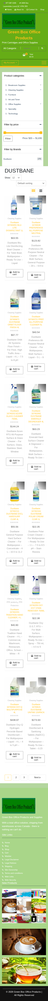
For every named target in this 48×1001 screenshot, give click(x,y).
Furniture (12, 95)
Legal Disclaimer (12, 859)
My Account (9, 62)
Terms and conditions (14, 873)
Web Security (10, 880)
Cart (6, 853)
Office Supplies (14, 104)
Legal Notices (10, 863)
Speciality (12, 109)
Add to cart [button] (16, 273)
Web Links (9, 877)
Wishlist (8, 856)
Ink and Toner (14, 99)
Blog (7, 846)
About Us (20, 10)
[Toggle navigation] (44, 63)
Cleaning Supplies (14, 219)
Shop (42, 10)
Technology (13, 114)
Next (36, 777)
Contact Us (32, 10)
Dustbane (7, 159)
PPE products (12, 602)
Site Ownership (11, 870)
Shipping (8, 866)
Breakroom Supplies (16, 85)
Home (9, 10)
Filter (8, 138)
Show (7, 177)
